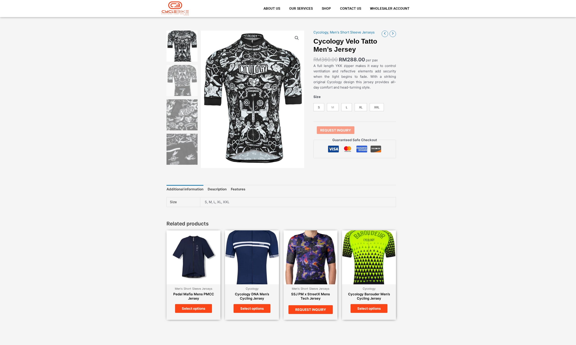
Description (217, 189)
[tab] (184, 189)
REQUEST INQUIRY (335, 130)
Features (238, 189)
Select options (193, 308)
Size (317, 97)
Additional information (184, 189)
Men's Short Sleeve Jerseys (352, 32)
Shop (326, 9)
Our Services (301, 9)
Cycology (320, 32)
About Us (271, 9)
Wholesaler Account (390, 9)
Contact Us (350, 9)
